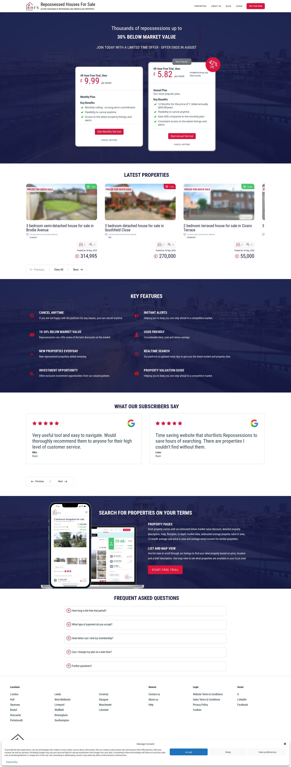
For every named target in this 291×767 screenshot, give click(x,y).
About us (153, 699)
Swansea (15, 704)
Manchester (105, 704)
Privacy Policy (11, 761)
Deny (228, 752)
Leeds (58, 694)
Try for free (255, 6)
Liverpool (59, 704)
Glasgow (103, 699)
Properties (200, 6)
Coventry (103, 694)
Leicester (104, 709)
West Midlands (62, 699)
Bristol (13, 709)
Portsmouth (16, 720)
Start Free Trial (165, 570)
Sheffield (59, 709)
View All (58, 269)
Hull (12, 699)
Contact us (154, 694)
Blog (228, 6)
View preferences (267, 752)
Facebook (242, 704)
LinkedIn (242, 699)
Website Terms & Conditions (208, 694)
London (14, 694)
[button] (284, 743)
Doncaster (15, 715)
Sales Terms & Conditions (206, 699)
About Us (216, 6)
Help (151, 704)
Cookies (197, 709)
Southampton (62, 720)
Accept (188, 752)
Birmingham (61, 715)
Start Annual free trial (182, 136)
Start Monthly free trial (109, 131)
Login (239, 6)
